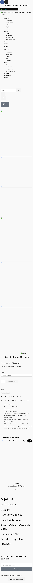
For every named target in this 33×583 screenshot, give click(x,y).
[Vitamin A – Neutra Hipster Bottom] (16, 201)
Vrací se (5, 509)
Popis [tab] (2, 389)
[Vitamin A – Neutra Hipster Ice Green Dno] (16, 133)
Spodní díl (10, 37)
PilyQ (7, 27)
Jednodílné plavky (10, 39)
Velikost (3, 372)
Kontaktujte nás (10, 533)
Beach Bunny (9, 22)
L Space (8, 24)
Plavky (6, 31)
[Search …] (3, 94)
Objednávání (8, 499)
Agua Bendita (9, 20)
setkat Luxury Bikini (12, 539)
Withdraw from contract (16, 579)
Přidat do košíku (12, 381)
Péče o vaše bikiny (11, 514)
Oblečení (6, 42)
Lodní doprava (9, 504)
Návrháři (6, 18)
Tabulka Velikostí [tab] (5, 393)
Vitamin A (8, 29)
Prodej (6, 46)
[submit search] (18, 90)
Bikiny (7, 33)
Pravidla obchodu (11, 519)
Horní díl (10, 35)
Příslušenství (7, 44)
